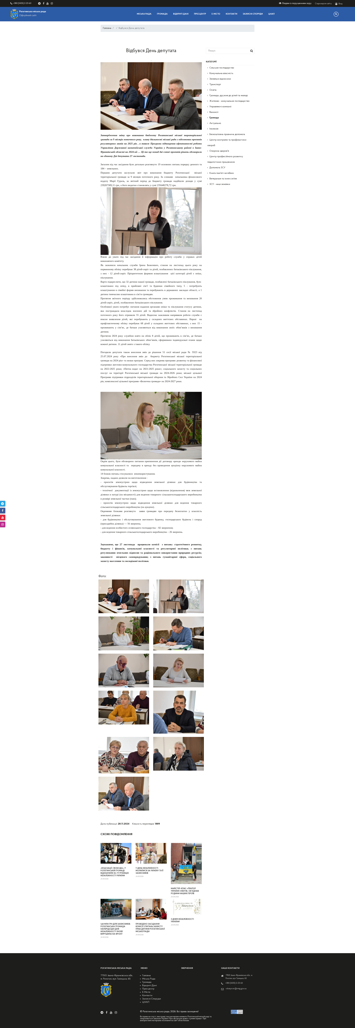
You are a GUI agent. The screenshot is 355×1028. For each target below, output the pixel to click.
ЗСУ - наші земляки (219, 184)
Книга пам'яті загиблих (221, 173)
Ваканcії (213, 112)
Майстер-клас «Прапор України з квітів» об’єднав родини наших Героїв (185, 891)
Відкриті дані (180, 14)
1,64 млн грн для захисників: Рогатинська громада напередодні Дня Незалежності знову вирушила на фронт (115, 929)
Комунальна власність (221, 73)
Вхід (341, 4)
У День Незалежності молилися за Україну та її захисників (149, 870)
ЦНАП (271, 14)
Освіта (212, 90)
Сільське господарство (221, 68)
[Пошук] (336, 14)
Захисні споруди (253, 14)
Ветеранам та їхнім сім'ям (223, 179)
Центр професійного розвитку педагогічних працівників (225, 159)
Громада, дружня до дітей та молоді (228, 95)
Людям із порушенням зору (297, 3)
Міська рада (144, 14)
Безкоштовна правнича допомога (227, 134)
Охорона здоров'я (219, 151)
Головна (107, 28)
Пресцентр (200, 14)
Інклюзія (213, 129)
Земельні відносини (220, 79)
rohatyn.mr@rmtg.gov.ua (236, 989)
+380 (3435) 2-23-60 (22, 3)
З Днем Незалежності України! (182, 920)
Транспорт (215, 84)
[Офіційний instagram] (52, 3)
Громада (162, 14)
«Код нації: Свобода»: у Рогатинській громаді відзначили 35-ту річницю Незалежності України (115, 872)
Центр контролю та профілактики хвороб (226, 143)
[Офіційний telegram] (39, 3)
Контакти (231, 14)
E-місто (216, 14)
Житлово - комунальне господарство (229, 101)
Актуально (215, 123)
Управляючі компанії (220, 106)
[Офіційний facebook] (43, 3)
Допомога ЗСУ (217, 167)
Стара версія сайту (323, 4)
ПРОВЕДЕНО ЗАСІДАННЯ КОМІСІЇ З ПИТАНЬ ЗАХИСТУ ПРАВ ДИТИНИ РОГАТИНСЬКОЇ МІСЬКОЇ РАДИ (150, 928)
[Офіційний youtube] (47, 3)
